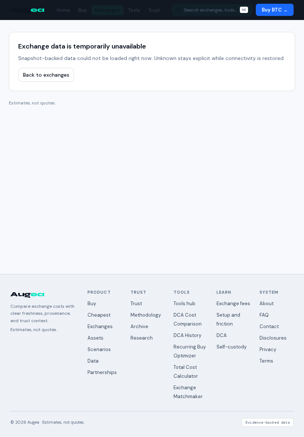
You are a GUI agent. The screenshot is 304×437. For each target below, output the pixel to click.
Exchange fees (233, 303)
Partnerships (102, 372)
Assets (95, 338)
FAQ (264, 315)
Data (93, 361)
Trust (154, 10)
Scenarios (99, 349)
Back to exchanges (46, 74)
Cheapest (98, 315)
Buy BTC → (275, 10)
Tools (134, 10)
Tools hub (184, 303)
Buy (82, 10)
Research (141, 338)
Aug (27, 10)
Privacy (268, 349)
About (267, 303)
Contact (269, 326)
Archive (139, 326)
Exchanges (107, 10)
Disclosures (273, 338)
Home (63, 10)
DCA (222, 335)
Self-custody (232, 347)
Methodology (145, 315)
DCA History (187, 335)
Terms (266, 361)
